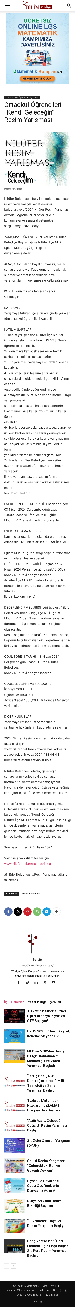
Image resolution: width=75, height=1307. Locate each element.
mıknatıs (44, 1290)
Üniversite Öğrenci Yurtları (20, 1290)
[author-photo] (38, 953)
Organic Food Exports (29, 1294)
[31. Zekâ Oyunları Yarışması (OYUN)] (14, 1145)
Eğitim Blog (52, 1294)
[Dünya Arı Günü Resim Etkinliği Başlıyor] (14, 1206)
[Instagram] (28, 982)
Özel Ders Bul (51, 1286)
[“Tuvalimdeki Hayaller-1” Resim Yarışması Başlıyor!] (14, 1226)
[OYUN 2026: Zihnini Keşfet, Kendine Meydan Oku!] (14, 1036)
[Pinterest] (27, 911)
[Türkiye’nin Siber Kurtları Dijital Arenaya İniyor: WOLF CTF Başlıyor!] (14, 1016)
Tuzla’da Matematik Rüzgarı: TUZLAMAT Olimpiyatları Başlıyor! (44, 1105)
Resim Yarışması (31, 893)
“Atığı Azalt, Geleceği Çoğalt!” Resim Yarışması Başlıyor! (47, 1125)
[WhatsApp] (37, 911)
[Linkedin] (37, 982)
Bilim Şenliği (60, 1290)
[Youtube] (55, 982)
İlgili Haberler (14, 1002)
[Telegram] (46, 911)
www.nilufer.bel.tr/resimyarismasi (28, 864)
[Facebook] (8, 911)
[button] (7, 5)
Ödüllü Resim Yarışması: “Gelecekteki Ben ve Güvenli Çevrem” (46, 1165)
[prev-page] (6, 1266)
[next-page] (13, 1266)
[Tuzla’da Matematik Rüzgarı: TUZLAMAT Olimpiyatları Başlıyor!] (14, 1105)
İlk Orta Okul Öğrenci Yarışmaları (22, 97)
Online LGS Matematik (26, 1286)
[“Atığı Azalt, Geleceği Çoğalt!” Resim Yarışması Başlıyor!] (14, 1125)
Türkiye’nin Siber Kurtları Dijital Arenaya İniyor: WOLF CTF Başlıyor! (48, 1016)
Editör (37, 959)
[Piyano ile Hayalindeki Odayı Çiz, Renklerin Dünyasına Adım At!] (14, 1185)
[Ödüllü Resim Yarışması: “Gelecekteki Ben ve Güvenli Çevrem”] (14, 1165)
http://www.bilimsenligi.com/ (37, 965)
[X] (18, 911)
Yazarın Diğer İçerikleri (44, 1002)
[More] (56, 911)
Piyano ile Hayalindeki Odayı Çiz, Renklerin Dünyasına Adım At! (44, 1185)
